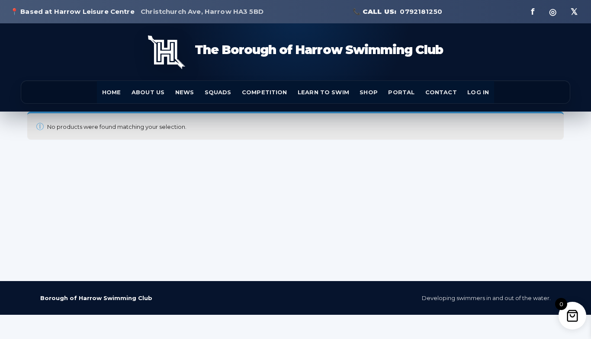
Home (111, 92)
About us (148, 92)
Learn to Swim (323, 92)
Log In (478, 92)
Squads (218, 92)
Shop (369, 92)
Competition (264, 92)
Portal (401, 92)
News (184, 92)
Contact (441, 92)
